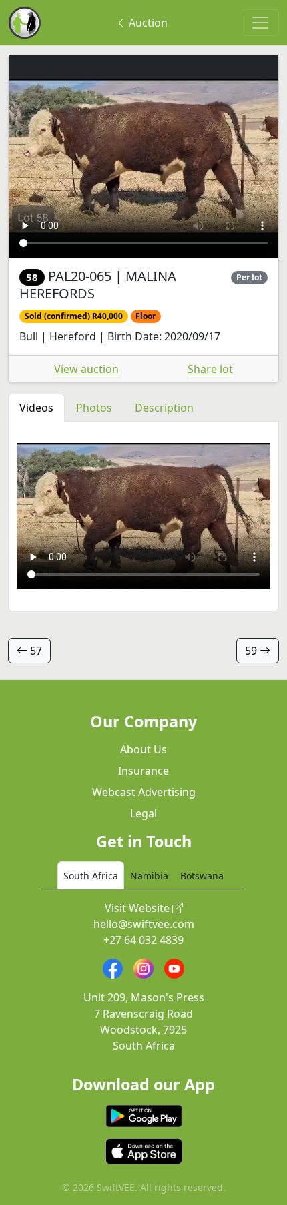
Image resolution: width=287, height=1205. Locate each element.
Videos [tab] (36, 407)
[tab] (90, 875)
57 (34, 650)
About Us (143, 749)
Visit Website (138, 908)
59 (252, 650)
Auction (147, 22)
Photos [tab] (94, 407)
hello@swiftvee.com (143, 924)
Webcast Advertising (144, 792)
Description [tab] (164, 407)
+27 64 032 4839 (143, 940)
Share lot (210, 369)
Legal (143, 813)
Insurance (143, 770)
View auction (86, 369)
